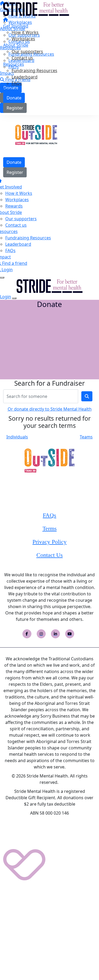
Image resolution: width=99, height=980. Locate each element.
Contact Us (49, 555)
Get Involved (15, 26)
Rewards (14, 206)
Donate (14, 98)
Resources (13, 64)
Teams (86, 437)
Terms (50, 528)
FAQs (17, 83)
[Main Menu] (2, 277)
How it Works (25, 32)
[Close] (14, 298)
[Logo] (36, 9)
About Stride (15, 45)
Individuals (17, 437)
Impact (10, 90)
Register (15, 108)
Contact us (22, 58)
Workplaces (23, 39)
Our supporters (27, 51)
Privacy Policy (49, 542)
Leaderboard (24, 77)
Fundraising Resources (34, 70)
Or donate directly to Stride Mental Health (50, 409)
